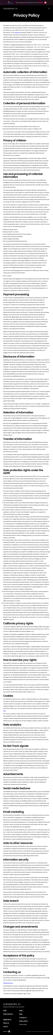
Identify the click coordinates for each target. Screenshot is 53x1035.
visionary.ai (18, 32)
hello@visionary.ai (8, 983)
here (4, 711)
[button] (49, 8)
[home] (10, 8)
